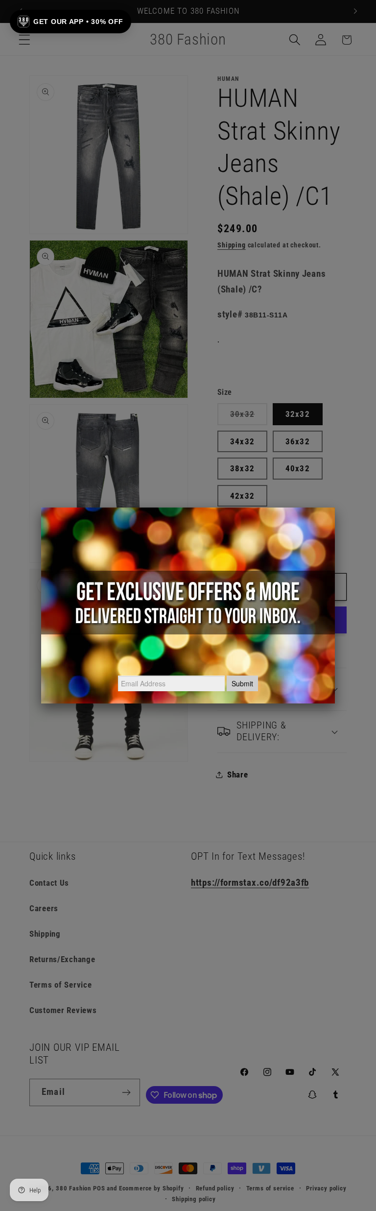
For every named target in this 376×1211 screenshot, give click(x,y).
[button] (70, 21)
